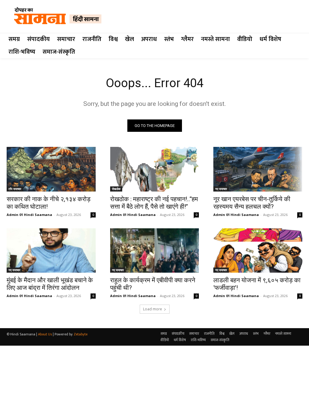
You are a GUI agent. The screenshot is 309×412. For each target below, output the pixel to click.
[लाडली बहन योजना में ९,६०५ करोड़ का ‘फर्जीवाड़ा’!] (257, 250)
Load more (152, 309)
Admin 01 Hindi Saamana (29, 214)
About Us (45, 334)
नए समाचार (221, 189)
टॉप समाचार (14, 189)
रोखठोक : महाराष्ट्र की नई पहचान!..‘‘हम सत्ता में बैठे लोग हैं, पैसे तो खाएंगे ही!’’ (154, 202)
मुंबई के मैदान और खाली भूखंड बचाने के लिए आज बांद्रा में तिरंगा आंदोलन (50, 284)
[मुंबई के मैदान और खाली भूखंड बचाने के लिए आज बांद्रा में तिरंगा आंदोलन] (51, 250)
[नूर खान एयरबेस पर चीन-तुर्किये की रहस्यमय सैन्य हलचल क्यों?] (257, 169)
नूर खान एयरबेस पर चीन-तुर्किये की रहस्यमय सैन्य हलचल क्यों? (251, 202)
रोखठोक (116, 189)
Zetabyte (81, 334)
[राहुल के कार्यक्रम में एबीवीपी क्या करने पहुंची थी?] (154, 250)
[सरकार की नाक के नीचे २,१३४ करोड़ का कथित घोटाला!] (51, 169)
